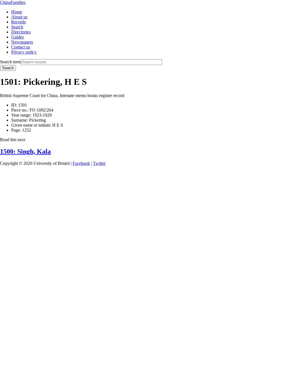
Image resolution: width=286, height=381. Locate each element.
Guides (17, 37)
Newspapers (22, 42)
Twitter (99, 163)
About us (19, 17)
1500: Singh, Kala (25, 151)
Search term (10, 61)
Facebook (81, 163)
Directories (20, 32)
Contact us (20, 47)
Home (16, 11)
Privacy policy (24, 52)
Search (17, 27)
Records (18, 22)
